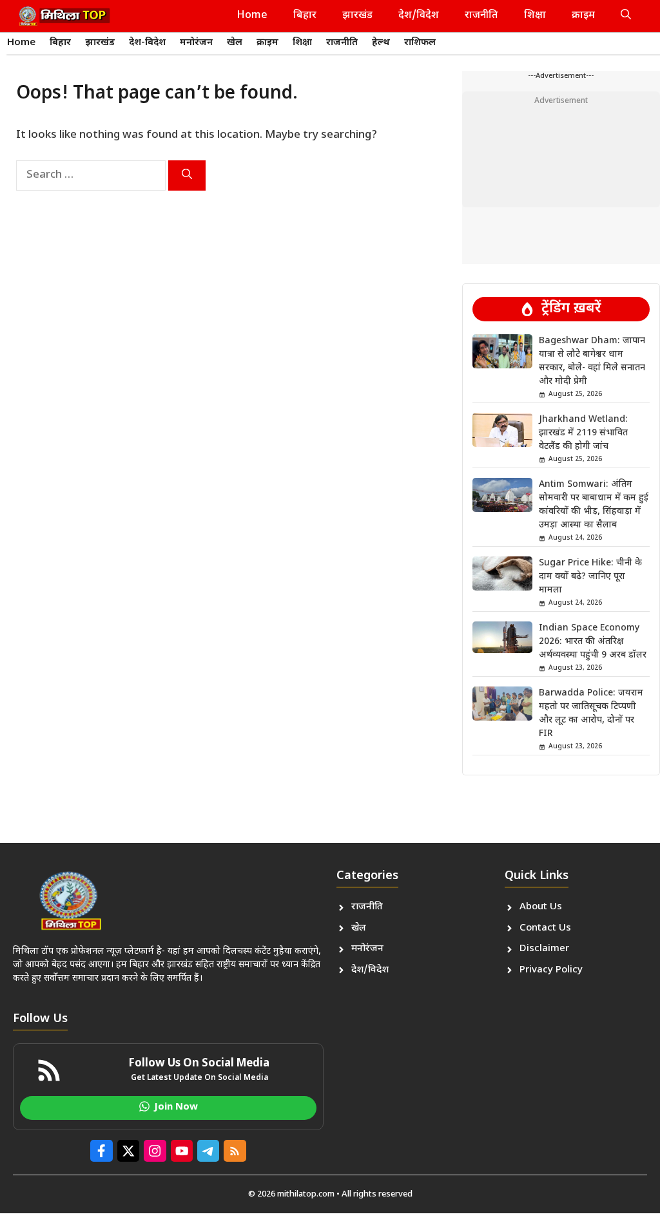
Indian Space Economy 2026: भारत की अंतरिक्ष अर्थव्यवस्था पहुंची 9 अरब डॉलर (592, 641)
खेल (234, 43)
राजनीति (481, 16)
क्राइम (583, 16)
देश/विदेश (418, 16)
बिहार (304, 16)
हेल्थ (381, 43)
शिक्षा (535, 16)
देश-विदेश (147, 43)
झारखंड (357, 16)
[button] (626, 16)
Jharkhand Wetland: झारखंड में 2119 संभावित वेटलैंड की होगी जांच (583, 433)
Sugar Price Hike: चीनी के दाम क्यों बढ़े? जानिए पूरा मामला (590, 576)
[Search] (187, 175)
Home (252, 16)
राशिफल (420, 43)
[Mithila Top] (64, 16)
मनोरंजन (196, 43)
